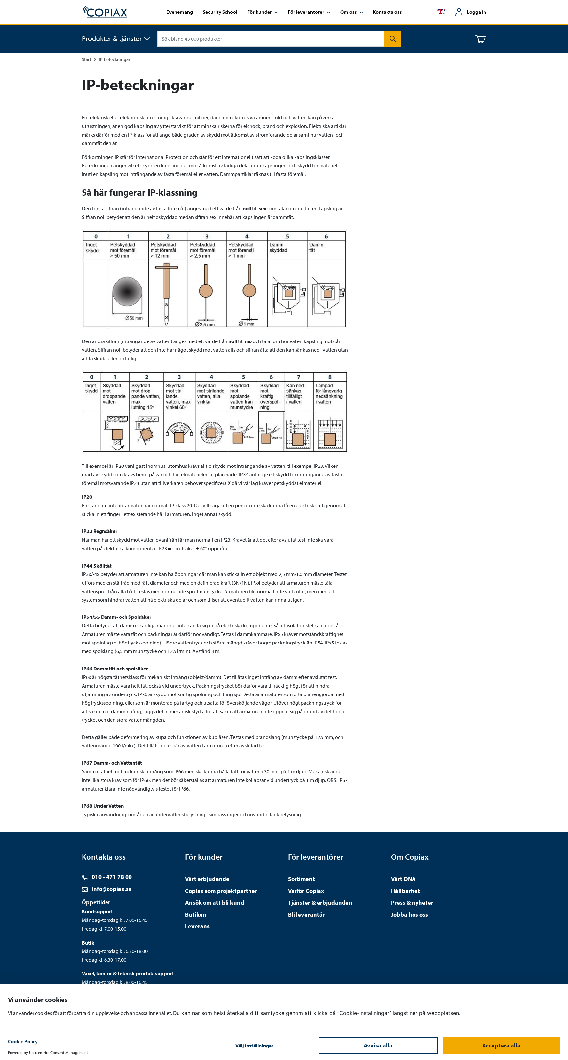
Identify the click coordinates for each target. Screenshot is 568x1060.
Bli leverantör (306, 914)
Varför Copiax (306, 891)
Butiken (195, 914)
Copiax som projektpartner (221, 891)
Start (86, 59)
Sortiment (301, 879)
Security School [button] (220, 12)
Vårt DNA (403, 879)
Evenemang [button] (179, 12)
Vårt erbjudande (207, 879)
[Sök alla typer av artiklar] (392, 39)
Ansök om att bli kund (214, 902)
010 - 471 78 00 (111, 877)
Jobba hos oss (409, 914)
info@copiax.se (111, 889)
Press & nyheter (412, 902)
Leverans (197, 926)
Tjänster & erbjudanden (320, 902)
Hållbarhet (405, 891)
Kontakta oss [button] (387, 12)
